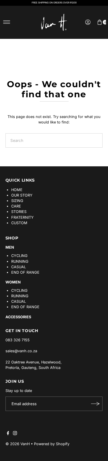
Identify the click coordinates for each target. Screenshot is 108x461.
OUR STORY (22, 195)
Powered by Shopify (51, 444)
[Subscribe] (95, 404)
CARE (16, 206)
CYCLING (19, 256)
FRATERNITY (22, 217)
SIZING (17, 201)
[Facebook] (8, 434)
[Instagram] (15, 434)
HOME (16, 190)
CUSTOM (19, 223)
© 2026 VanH (17, 444)
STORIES (18, 211)
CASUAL (18, 267)
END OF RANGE (25, 272)
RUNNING (20, 261)
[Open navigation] (6, 22)
